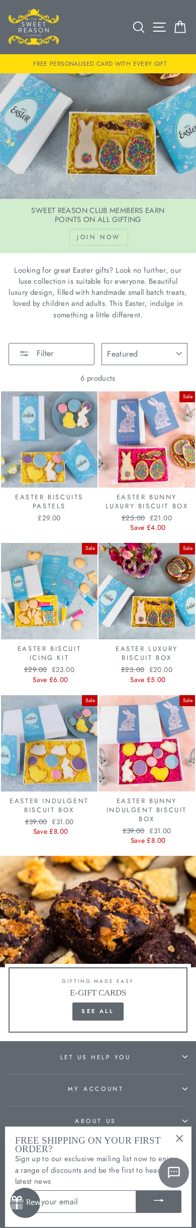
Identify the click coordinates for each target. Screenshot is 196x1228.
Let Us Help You (95, 1057)
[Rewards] (25, 1203)
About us (95, 1121)
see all (97, 1011)
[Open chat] (174, 1173)
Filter (43, 353)
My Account (95, 1088)
